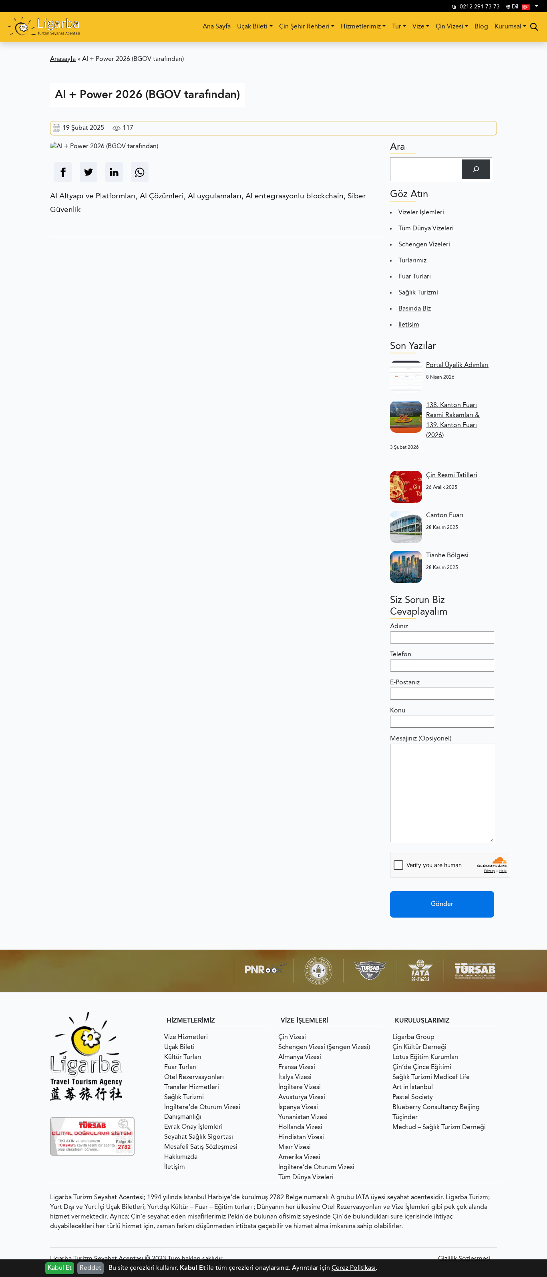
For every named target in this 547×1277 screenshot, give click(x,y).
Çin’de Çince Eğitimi (421, 1067)
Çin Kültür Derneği (419, 1047)
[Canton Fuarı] (406, 527)
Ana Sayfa (217, 27)
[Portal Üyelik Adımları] (406, 377)
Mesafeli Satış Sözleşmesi (200, 1147)
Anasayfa (63, 59)
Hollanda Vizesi (300, 1127)
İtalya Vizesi (295, 1077)
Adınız (399, 626)
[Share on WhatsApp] (140, 172)
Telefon (400, 655)
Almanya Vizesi (299, 1057)
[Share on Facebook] (63, 172)
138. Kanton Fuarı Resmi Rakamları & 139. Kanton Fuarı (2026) (453, 420)
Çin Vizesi (449, 27)
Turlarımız (412, 261)
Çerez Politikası (354, 1268)
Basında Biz (414, 309)
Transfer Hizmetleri (191, 1087)
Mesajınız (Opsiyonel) (420, 739)
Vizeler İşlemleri (421, 213)
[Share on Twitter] (88, 172)
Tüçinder (405, 1117)
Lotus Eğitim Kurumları (425, 1057)
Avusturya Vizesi (301, 1097)
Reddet (90, 1268)
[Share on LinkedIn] (114, 172)
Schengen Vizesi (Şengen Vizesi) (324, 1047)
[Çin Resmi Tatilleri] (406, 487)
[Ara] (476, 169)
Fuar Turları (414, 277)
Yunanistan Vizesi (303, 1117)
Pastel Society (412, 1097)
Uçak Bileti (252, 27)
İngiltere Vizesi (299, 1087)
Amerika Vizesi (299, 1157)
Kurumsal (508, 27)
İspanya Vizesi (298, 1107)
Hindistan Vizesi (301, 1137)
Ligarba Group (413, 1037)
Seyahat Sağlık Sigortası (198, 1137)
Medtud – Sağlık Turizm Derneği (439, 1127)
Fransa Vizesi (296, 1067)
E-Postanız (405, 683)
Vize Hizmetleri (186, 1037)
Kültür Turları (182, 1057)
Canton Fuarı (444, 515)
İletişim (408, 325)
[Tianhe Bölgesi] (406, 567)
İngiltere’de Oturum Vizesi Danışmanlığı (202, 1112)
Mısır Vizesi (294, 1147)
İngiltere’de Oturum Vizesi (316, 1167)
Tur (396, 27)
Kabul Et (60, 1268)
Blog (481, 27)
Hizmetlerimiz (361, 27)
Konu (397, 711)
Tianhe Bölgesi (447, 556)
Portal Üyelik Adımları (457, 365)
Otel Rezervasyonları (194, 1077)
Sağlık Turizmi (418, 293)
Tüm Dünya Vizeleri (426, 229)
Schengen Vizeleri (424, 245)
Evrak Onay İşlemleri (193, 1127)
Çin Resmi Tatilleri (451, 475)
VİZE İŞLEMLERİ (304, 1021)
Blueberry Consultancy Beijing (436, 1107)
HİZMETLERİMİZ (191, 1021)
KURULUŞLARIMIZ (422, 1021)
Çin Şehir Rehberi (304, 27)
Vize (418, 27)
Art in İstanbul (412, 1087)
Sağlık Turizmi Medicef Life (431, 1077)
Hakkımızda (180, 1157)
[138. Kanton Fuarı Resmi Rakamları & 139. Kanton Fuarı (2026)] (406, 417)
